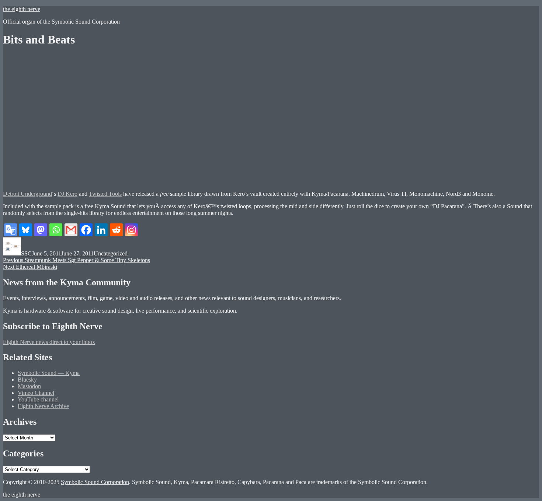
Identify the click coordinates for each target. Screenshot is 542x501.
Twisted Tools (105, 194)
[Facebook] (86, 229)
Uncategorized (111, 253)
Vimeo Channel (36, 393)
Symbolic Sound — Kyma (49, 373)
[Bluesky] (25, 229)
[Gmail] (71, 229)
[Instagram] (131, 229)
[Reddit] (116, 229)
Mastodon (29, 386)
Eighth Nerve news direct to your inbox (49, 342)
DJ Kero (67, 194)
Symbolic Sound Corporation (95, 482)
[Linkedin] (101, 229)
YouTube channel (38, 399)
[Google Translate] (10, 229)
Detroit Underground (27, 194)
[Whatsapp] (55, 229)
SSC (26, 253)
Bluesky (27, 379)
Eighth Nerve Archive (43, 406)
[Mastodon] (40, 229)
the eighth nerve (21, 9)
